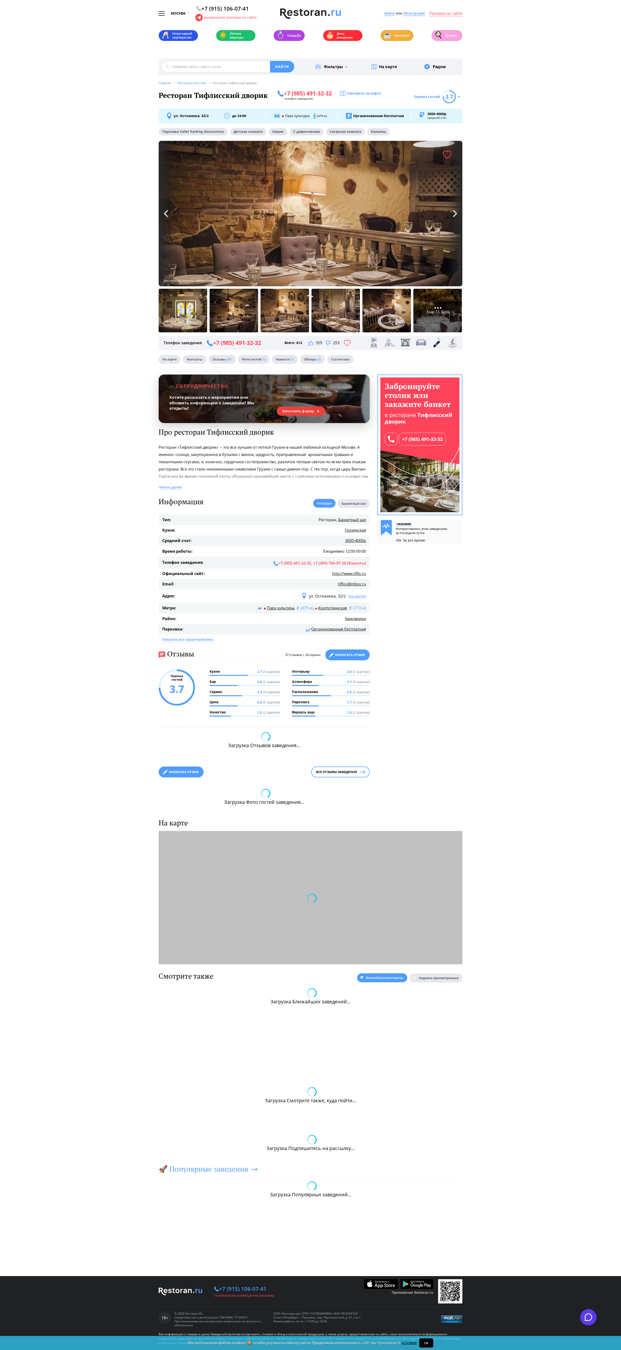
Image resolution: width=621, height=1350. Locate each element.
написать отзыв (184, 772)
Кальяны (378, 131)
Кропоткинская (332, 608)
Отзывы (222, 359)
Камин (278, 131)
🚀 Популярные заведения (203, 1169)
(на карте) (357, 596)
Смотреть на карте (364, 93)
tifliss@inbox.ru (352, 584)
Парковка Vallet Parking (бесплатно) (193, 131)
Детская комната (248, 131)
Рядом (439, 66)
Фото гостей (254, 359)
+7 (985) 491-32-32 (422, 439)
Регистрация (414, 13)
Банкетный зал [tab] (354, 503)
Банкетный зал (352, 519)
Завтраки (396, 35)
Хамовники (355, 618)
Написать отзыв (350, 655)
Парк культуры (280, 608)
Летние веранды (231, 35)
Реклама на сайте (445, 13)
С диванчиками (306, 131)
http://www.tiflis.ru (349, 573)
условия (409, 1342)
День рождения (339, 35)
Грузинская (355, 530)
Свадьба (288, 35)
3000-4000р (355, 540)
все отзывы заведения (336, 772)
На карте (388, 66)
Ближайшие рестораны (384, 977)
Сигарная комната (345, 131)
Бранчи (445, 35)
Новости (285, 359)
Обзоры (312, 359)
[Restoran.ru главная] (310, 14)
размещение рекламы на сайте (230, 17)
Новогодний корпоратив (176, 35)
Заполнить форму (298, 411)
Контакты (194, 359)
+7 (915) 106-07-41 (243, 1289)
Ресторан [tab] (324, 503)
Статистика (340, 359)
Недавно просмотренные (438, 978)
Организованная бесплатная (338, 629)
